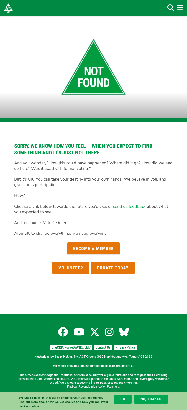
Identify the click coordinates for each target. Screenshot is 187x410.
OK (122, 399)
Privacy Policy (125, 347)
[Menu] (180, 7)
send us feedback (129, 206)
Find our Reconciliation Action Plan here (93, 387)
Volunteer (70, 268)
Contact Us (103, 347)
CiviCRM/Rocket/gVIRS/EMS (71, 347)
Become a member (93, 248)
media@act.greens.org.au (117, 366)
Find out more (28, 402)
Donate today (113, 268)
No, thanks (150, 399)
